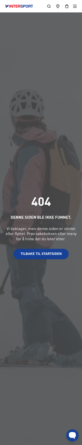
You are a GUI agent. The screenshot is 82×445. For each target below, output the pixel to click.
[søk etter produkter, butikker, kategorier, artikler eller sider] (49, 6)
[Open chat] (72, 435)
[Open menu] (75, 6)
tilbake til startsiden (41, 254)
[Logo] (21, 6)
